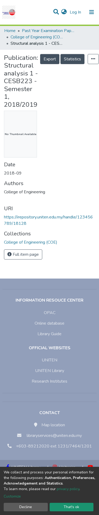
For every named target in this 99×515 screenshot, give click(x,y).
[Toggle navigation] (91, 12)
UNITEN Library (49, 371)
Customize (12, 496)
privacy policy (68, 488)
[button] (64, 12)
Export (50, 59)
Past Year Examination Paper (48, 31)
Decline (25, 506)
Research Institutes (49, 381)
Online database (49, 323)
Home (10, 31)
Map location (53, 425)
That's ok (71, 506)
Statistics (72, 59)
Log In (76, 12)
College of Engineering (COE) (37, 37)
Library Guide (49, 334)
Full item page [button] (25, 254)
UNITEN (49, 360)
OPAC (49, 313)
